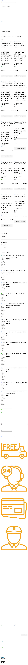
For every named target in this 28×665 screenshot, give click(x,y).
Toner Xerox (3, 566)
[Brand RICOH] (6, 410)
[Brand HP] (10, 417)
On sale (4, 245)
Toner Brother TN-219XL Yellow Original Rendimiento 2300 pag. (15, 256)
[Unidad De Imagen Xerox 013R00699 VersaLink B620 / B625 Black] (3, 310)
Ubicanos (2, 617)
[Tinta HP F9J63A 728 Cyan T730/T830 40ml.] (3, 385)
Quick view (2, 79)
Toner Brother (3, 562)
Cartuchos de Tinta (4, 595)
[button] (7, 76)
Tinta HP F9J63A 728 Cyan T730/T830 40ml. (16, 382)
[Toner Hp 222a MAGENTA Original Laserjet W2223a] (3, 286)
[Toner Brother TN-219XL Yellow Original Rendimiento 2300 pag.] (3, 261)
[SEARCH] (25, 6)
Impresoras (3, 591)
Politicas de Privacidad (5, 608)
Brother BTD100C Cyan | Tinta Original (15, 293)
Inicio (2, 36)
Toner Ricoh (3, 571)
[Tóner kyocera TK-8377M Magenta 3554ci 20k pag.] (3, 324)
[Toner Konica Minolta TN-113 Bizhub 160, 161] (3, 335)
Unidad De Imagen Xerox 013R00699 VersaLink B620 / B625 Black (15, 304)
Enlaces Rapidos (5, 557)
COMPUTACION (4, 589)
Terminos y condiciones (5, 612)
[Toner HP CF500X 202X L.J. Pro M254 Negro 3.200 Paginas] (3, 398)
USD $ (3, 658)
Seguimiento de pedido (5, 619)
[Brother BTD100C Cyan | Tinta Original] (3, 297)
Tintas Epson (3, 579)
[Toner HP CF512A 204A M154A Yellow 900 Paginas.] (3, 373)
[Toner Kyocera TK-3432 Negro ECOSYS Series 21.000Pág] (3, 275)
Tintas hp (2, 576)
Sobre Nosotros (5, 606)
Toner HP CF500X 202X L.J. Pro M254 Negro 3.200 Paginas (15, 392)
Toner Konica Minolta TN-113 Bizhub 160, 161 (15, 332)
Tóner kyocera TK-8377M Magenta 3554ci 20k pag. (16, 320)
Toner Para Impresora (5, 560)
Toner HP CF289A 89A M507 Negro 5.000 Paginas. (16, 354)
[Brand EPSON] (14, 426)
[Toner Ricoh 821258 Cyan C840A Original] (3, 346)
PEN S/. (3, 662)
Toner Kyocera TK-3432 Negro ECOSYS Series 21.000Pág (15, 271)
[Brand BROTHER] (7, 438)
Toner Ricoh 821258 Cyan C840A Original (16, 342)
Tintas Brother (3, 581)
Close (3, 42)
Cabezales (3, 602)
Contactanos (3, 614)
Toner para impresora (5, 593)
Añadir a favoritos (2, 73)
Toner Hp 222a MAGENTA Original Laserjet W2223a (16, 283)
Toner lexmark (4, 569)
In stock (4, 247)
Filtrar (3, 236)
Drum (2, 600)
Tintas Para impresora (5, 598)
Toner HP (2, 564)
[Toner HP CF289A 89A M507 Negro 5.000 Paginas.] (3, 359)
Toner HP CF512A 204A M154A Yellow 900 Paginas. (16, 369)
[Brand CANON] (6, 433)
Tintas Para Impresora (6, 574)
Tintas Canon (3, 583)
